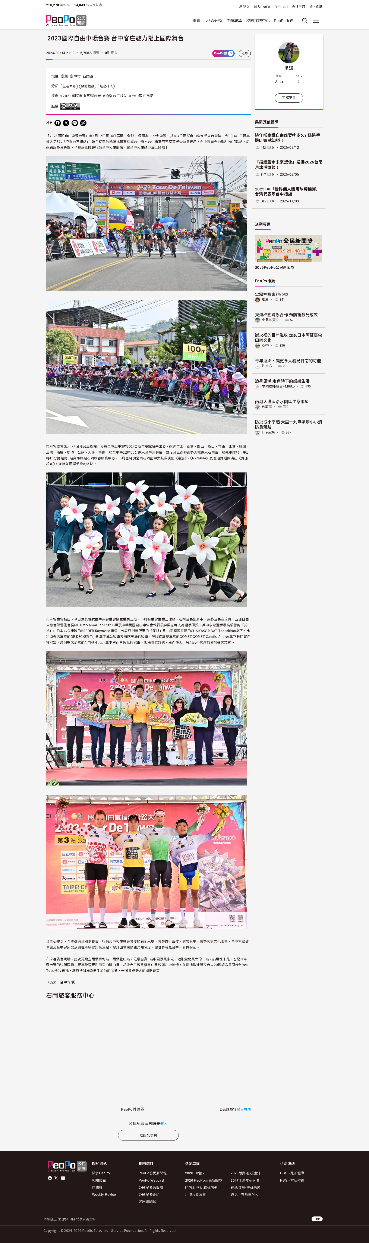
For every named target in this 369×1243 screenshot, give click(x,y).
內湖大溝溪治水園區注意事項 (282, 401)
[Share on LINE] (75, 123)
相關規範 (99, 1180)
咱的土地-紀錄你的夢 (201, 1187)
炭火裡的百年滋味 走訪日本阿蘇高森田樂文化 (288, 337)
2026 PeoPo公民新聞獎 (203, 1180)
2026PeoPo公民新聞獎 (274, 267)
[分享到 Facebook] (57, 123)
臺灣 (64, 76)
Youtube (63, 1178)
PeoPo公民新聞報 (153, 1172)
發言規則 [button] (244, 1109)
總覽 (197, 20)
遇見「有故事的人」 (246, 1194)
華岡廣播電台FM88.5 (278, 386)
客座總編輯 (147, 1201)
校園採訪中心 (258, 20)
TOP (317, 1219)
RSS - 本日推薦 (292, 1180)
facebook (50, 1178)
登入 (246, 6)
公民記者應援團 (151, 1187)
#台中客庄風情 (141, 96)
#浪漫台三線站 (115, 96)
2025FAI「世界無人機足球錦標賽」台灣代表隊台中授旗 (287, 192)
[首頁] (66, 21)
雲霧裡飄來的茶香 (271, 294)
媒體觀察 (87, 86)
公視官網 (298, 7)
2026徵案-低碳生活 (246, 1172)
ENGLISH (281, 7)
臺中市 (75, 76)
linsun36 (268, 432)
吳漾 (289, 67)
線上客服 (315, 7)
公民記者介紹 (149, 1194)
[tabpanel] (148, 1123)
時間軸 (97, 1187)
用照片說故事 (195, 1194)
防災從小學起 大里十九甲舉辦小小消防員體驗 (288, 424)
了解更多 (289, 98)
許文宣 (267, 366)
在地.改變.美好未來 (246, 1187)
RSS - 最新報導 (292, 1172)
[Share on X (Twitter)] (66, 123)
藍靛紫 (267, 407)
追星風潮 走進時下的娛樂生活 (282, 381)
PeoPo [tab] (132, 1109)
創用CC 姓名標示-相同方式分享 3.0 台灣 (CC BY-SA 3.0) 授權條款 (71, 106)
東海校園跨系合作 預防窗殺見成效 (286, 314)
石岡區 (88, 76)
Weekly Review (104, 1194)
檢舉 (245, 53)
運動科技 (106, 86)
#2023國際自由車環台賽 (80, 96)
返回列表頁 (148, 1135)
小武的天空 (270, 320)
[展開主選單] (316, 20)
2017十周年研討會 (245, 1180)
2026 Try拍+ (195, 1172)
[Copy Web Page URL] (83, 123)
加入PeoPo (262, 7)
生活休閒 (69, 86)
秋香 (265, 345)
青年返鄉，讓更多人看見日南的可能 (288, 360)
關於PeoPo (101, 1172)
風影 (265, 299)
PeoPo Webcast (151, 1180)
